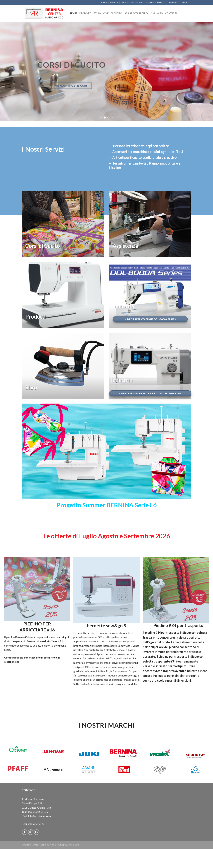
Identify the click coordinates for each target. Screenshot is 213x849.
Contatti (184, 2)
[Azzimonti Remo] (43, 13)
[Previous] (8, 71)
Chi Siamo (172, 2)
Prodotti (114, 2)
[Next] (205, 71)
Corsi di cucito (135, 2)
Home (104, 2)
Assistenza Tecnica (155, 2)
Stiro (124, 2)
